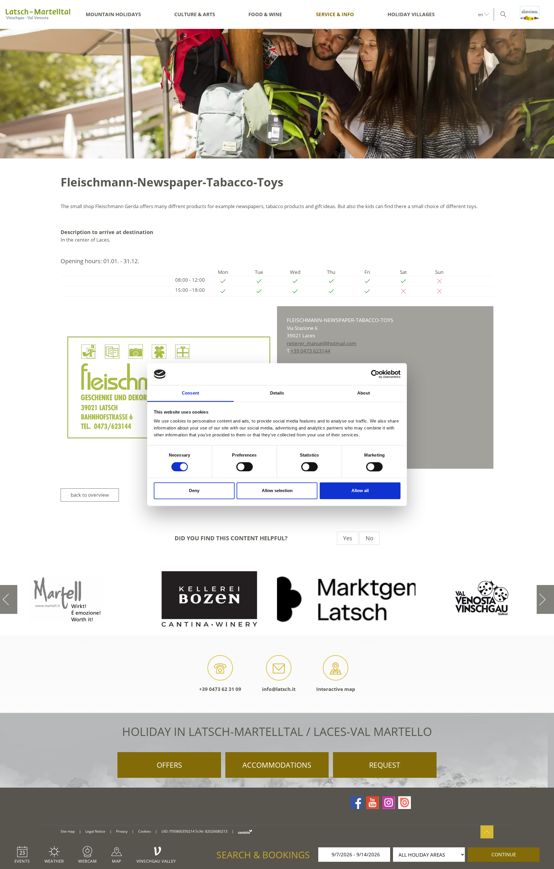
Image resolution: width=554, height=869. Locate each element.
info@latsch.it (278, 689)
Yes (347, 538)
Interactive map (335, 689)
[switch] (244, 466)
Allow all (360, 490)
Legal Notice (95, 831)
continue (503, 854)
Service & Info (335, 14)
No (369, 538)
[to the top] (486, 831)
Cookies (144, 831)
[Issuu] (404, 802)
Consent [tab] (190, 393)
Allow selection (277, 490)
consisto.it (245, 831)
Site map (68, 831)
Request (384, 765)
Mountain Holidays (113, 14)
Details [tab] (277, 393)
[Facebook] (356, 802)
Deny (194, 490)
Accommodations (276, 765)
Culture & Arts (194, 14)
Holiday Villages (411, 14)
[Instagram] (388, 802)
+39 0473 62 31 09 (220, 689)
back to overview (90, 495)
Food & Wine (265, 14)
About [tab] (363, 393)
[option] (277, 93)
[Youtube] (372, 802)
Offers (169, 765)
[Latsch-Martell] (38, 14)
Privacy (122, 831)
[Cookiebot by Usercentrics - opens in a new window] (375, 374)
